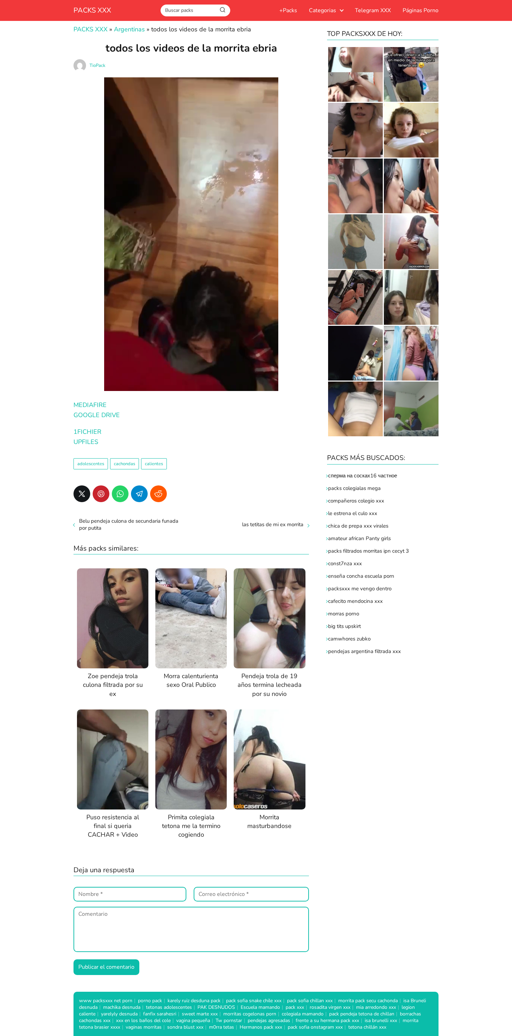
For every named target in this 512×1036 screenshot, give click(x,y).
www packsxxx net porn (105, 1000)
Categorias (322, 10)
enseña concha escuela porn (361, 576)
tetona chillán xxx (367, 1027)
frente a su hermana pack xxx (327, 1020)
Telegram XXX (373, 10)
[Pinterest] (101, 493)
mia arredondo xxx (376, 1007)
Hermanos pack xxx (261, 1027)
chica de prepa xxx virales (358, 525)
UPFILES (85, 442)
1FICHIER (87, 432)
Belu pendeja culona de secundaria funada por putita (128, 524)
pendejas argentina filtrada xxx (364, 651)
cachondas (124, 464)
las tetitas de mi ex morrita (272, 524)
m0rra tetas (221, 1027)
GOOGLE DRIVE (96, 415)
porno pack (150, 1000)
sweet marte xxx (200, 1014)
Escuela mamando (260, 1007)
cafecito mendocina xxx (355, 601)
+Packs (288, 10)
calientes (154, 464)
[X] (81, 493)
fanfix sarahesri (159, 1014)
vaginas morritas (144, 1027)
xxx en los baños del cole (143, 1020)
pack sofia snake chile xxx (253, 1000)
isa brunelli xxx (381, 1020)
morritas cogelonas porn (249, 1014)
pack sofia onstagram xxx (315, 1027)
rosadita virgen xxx (330, 1007)
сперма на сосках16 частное (362, 475)
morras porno (343, 613)
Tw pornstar (229, 1020)
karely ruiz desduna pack (194, 1000)
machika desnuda (121, 1007)
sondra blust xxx (185, 1027)
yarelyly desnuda (119, 1014)
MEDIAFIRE (90, 405)
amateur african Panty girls (359, 538)
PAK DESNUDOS (216, 1007)
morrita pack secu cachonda (368, 1000)
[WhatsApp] (120, 493)
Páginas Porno (421, 10)
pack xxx (295, 1007)
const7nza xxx (345, 563)
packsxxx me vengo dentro (359, 588)
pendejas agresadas (269, 1020)
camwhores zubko (349, 638)
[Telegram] (139, 493)
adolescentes (90, 464)
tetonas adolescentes (169, 1007)
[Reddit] (158, 493)
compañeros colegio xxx (356, 500)
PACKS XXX (92, 10)
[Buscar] (222, 10)
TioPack (98, 65)
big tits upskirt (344, 626)
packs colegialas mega (354, 488)
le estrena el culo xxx (352, 513)
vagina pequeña (193, 1020)
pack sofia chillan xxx (310, 1000)
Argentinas (129, 29)
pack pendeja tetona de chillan (361, 1014)
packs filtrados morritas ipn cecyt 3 (368, 550)
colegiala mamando (303, 1014)
